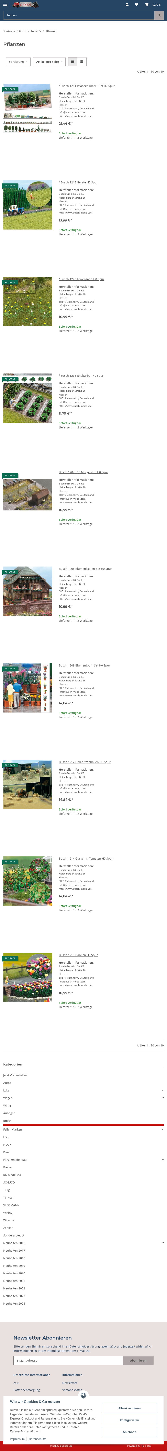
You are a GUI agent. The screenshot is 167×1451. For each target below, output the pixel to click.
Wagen (8, 1098)
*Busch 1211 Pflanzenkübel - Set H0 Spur (87, 86)
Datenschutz (37, 1439)
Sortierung (16, 62)
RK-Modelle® (12, 1175)
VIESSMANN (11, 1205)
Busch (7, 1121)
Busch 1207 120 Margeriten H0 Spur (83, 472)
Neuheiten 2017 (14, 1250)
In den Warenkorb (111, 163)
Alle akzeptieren (129, 1408)
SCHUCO (9, 1182)
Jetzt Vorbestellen (15, 1075)
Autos (7, 1083)
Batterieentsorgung (26, 1390)
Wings (7, 1105)
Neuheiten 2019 (14, 1266)
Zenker (8, 1228)
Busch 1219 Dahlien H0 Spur (78, 955)
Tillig (6, 1190)
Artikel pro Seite (47, 62)
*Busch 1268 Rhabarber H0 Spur (81, 376)
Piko (6, 1152)
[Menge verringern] (62, 150)
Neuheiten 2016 (14, 1243)
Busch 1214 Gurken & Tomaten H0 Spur (86, 858)
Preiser (8, 1167)
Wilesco (8, 1220)
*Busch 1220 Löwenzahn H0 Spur (81, 279)
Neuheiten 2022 (14, 1288)
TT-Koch (8, 1197)
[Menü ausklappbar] (5, 2)
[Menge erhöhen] (160, 150)
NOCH (7, 1144)
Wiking (7, 1213)
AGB (16, 1383)
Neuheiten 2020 (14, 1273)
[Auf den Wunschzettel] (45, 90)
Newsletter (69, 1383)
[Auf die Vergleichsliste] (34, 90)
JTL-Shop (146, 1446)
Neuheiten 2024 (14, 1303)
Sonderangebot (13, 1235)
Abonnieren (138, 1360)
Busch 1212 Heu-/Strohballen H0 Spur (85, 762)
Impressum (17, 1439)
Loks (6, 1090)
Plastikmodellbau (15, 1160)
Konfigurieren (129, 1420)
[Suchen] (159, 15)
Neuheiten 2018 (14, 1258)
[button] (127, 4)
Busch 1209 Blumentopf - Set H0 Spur (84, 665)
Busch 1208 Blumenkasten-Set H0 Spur (85, 569)
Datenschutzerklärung (84, 1346)
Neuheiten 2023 (14, 1296)
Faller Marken (12, 1129)
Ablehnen (129, 1432)
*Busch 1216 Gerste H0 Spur (78, 182)
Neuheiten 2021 (14, 1281)
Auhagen (9, 1113)
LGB (6, 1137)
